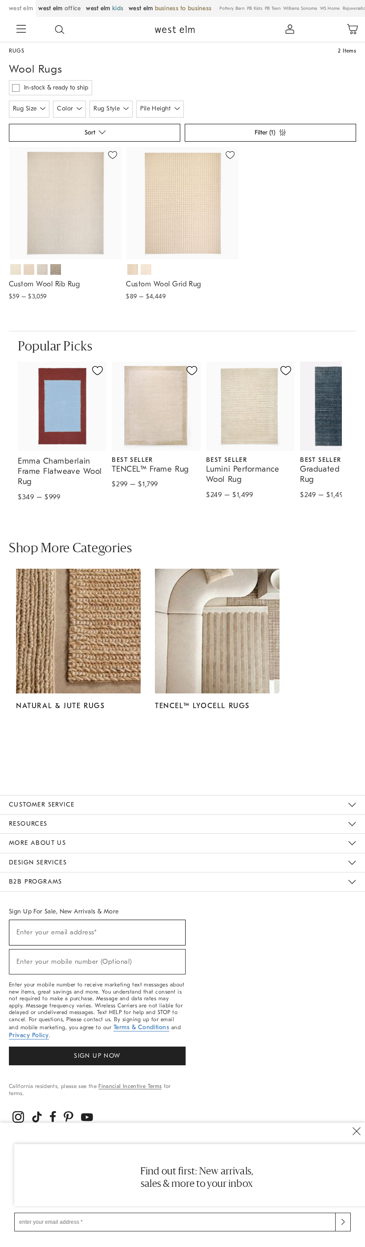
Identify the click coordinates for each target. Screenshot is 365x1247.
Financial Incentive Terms (130, 1086)
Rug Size (24, 108)
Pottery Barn (231, 8)
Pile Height (155, 108)
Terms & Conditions (142, 1027)
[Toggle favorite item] (97, 370)
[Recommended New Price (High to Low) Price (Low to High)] (94, 135)
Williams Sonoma (300, 8)
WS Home (330, 8)
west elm (21, 8)
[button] (59, 29)
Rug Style (106, 108)
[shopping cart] (352, 29)
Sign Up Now (97, 1056)
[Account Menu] (290, 29)
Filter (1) (265, 132)
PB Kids (254, 8)
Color (65, 108)
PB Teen (272, 8)
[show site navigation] (21, 30)
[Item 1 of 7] (65, 203)
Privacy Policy (29, 1035)
